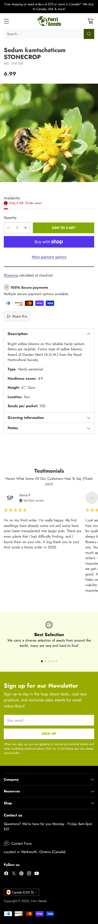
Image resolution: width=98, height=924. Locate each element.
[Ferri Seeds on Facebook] (6, 874)
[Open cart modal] (90, 21)
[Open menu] (6, 21)
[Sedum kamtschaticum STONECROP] (49, 133)
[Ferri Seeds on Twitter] (14, 874)
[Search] (89, 34)
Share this (19, 316)
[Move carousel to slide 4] (53, 661)
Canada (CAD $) (23, 892)
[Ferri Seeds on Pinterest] (21, 874)
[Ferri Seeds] (49, 21)
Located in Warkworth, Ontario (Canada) (35, 851)
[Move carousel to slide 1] (42, 661)
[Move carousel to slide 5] (56, 661)
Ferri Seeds (39, 901)
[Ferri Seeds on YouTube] (36, 874)
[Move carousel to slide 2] (45, 661)
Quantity (10, 217)
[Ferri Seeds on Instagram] (29, 874)
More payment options (49, 256)
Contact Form (21, 843)
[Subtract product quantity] (8, 228)
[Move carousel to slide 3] (49, 661)
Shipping (11, 275)
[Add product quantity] (25, 228)
